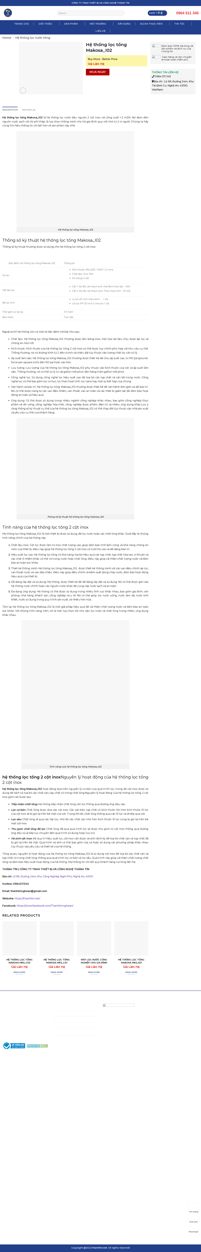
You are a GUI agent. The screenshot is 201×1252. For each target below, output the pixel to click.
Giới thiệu (45, 23)
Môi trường (98, 23)
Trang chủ (21, 24)
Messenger (193, 1232)
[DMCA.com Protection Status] (37, 1046)
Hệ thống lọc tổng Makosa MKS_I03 (131, 961)
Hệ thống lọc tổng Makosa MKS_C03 (19, 961)
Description (10, 110)
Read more (19, 972)
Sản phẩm (71, 23)
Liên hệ (100, 31)
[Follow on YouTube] (197, 3)
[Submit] (121, 13)
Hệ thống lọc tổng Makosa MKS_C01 (57, 961)
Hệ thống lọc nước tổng (32, 38)
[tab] (10, 110)
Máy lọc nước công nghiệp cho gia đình (94, 961)
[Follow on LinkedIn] (194, 3)
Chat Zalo (193, 1222)
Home (6, 38)
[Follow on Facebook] (185, 3)
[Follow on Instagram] (188, 3)
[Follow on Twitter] (191, 3)
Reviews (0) (28, 110)
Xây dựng (124, 24)
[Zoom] (23, 90)
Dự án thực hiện (151, 23)
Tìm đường (193, 1212)
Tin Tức (179, 23)
